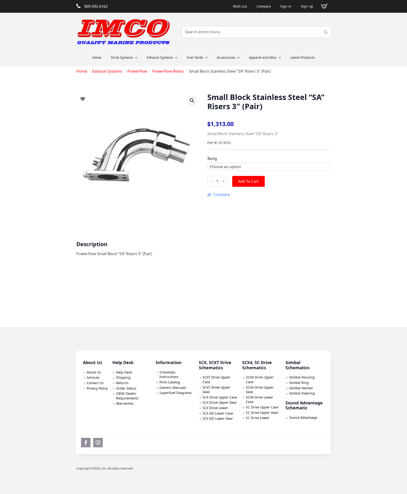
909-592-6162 (96, 6)
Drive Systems (122, 57)
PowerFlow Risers (168, 71)
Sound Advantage (303, 417)
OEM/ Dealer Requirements (127, 395)
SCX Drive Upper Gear (220, 402)
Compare (263, 6)
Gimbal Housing (302, 377)
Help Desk (124, 372)
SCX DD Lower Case (218, 413)
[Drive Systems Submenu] (137, 57)
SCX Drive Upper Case (220, 397)
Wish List (240, 6)
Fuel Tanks (195, 57)
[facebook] (85, 442)
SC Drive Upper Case (262, 407)
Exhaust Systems (160, 57)
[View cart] (324, 6)
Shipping (123, 377)
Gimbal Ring (299, 382)
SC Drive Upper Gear (262, 412)
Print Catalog (169, 382)
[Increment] (223, 181)
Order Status (126, 388)
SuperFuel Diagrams (175, 392)
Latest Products (302, 57)
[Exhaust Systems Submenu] (177, 57)
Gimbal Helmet (301, 388)
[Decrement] (211, 181)
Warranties (125, 403)
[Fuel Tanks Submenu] (207, 57)
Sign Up (307, 6)
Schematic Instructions (169, 374)
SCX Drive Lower (215, 408)
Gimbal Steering (302, 393)
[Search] (325, 32)
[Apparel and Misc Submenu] (281, 57)
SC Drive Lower (257, 417)
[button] (269, 194)
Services (93, 377)
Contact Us (95, 383)
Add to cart (248, 181)
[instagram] (98, 442)
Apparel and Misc (263, 57)
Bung (212, 158)
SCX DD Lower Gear (218, 418)
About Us (94, 372)
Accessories (226, 57)
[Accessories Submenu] (239, 57)
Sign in (285, 6)
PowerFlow (137, 71)
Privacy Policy (97, 388)
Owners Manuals (172, 387)
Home (97, 57)
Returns (122, 383)
